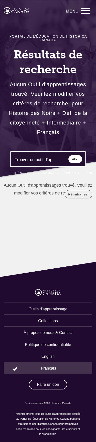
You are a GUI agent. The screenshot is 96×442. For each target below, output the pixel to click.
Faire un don (48, 384)
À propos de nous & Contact (48, 333)
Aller (75, 159)
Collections (48, 321)
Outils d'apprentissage (48, 309)
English (48, 356)
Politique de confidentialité (48, 345)
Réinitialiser (78, 194)
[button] (20, 174)
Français (48, 368)
